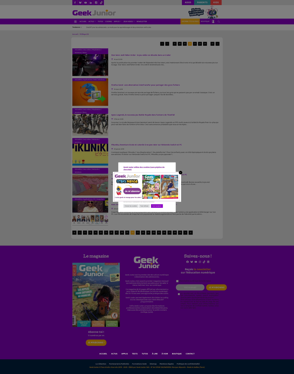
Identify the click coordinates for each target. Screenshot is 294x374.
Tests (135, 353)
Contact (190, 353)
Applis (125, 353)
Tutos (145, 353)
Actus (114, 353)
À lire (155, 353)
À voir (165, 353)
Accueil (103, 353)
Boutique (177, 353)
